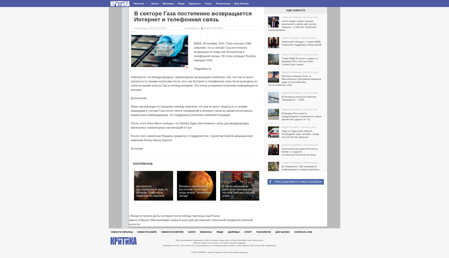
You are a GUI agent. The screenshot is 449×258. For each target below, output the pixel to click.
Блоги (155, 3)
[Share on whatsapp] (230, 36)
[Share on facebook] (197, 36)
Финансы (168, 3)
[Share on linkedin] (218, 36)
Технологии (223, 3)
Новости (138, 3)
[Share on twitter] (211, 36)
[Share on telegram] (204, 36)
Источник (137, 148)
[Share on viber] (224, 36)
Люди (181, 3)
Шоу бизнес (241, 3)
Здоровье (194, 3)
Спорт (208, 3)
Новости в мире (213, 28)
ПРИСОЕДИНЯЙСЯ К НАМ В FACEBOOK (297, 181)
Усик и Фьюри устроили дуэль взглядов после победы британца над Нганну (171, 215)
